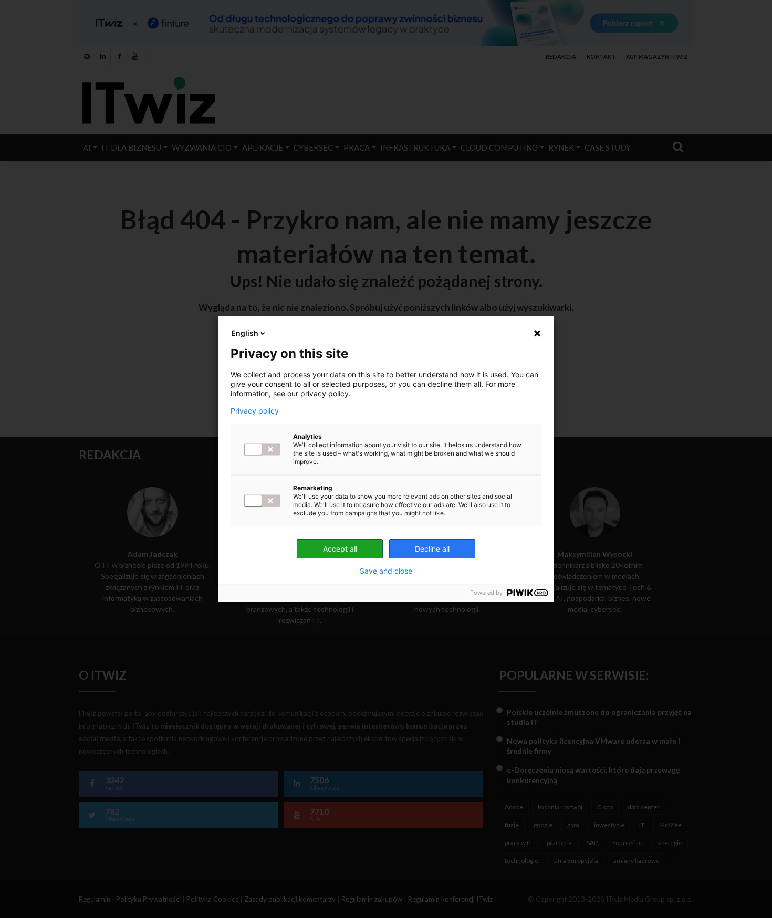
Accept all (340, 548)
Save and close (386, 571)
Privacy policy (255, 411)
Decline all (432, 548)
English (244, 333)
